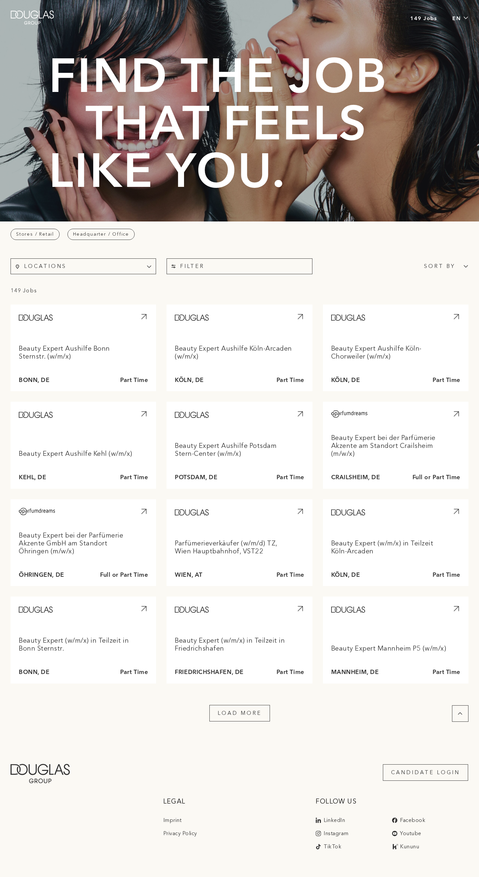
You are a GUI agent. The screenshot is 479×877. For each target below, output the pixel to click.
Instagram (336, 833)
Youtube (410, 833)
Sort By (439, 266)
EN (456, 17)
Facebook (412, 820)
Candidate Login (425, 772)
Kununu (409, 846)
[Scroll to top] (460, 713)
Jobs (430, 17)
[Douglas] (32, 18)
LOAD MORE (240, 713)
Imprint (172, 820)
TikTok (332, 846)
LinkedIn (334, 820)
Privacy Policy (180, 833)
